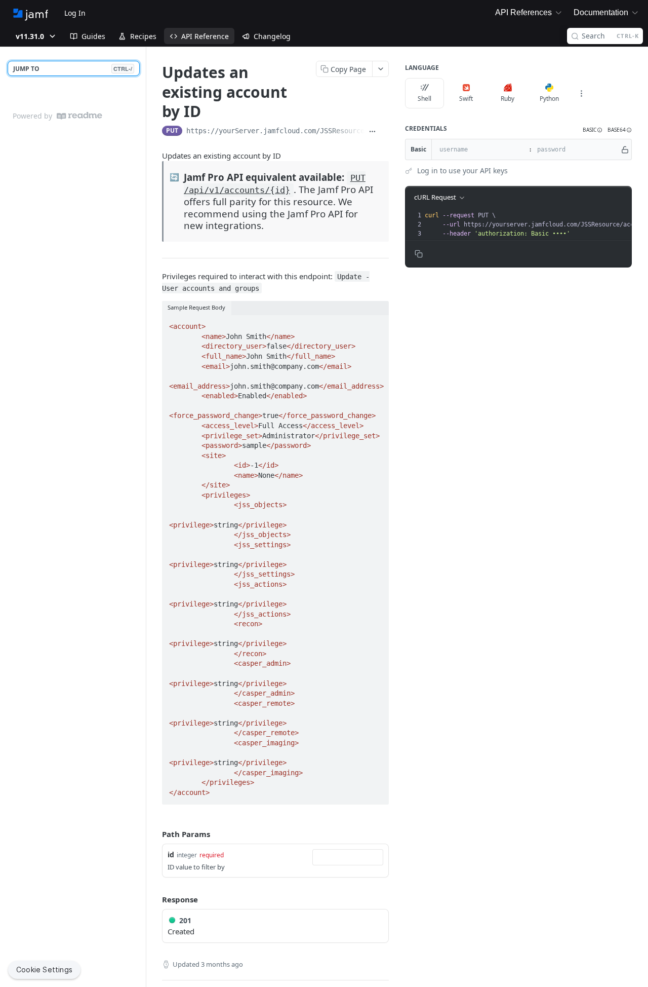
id (171, 854)
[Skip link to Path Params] (155, 834)
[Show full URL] (373, 132)
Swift (466, 98)
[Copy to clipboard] (385, 132)
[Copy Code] (377, 323)
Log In (75, 13)
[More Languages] (581, 93)
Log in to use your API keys (462, 170)
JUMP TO (72, 68)
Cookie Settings (44, 969)
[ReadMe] (79, 116)
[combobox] (347, 857)
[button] (592, 130)
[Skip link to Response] (155, 899)
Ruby (507, 98)
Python (549, 98)
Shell (424, 98)
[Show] (625, 149)
